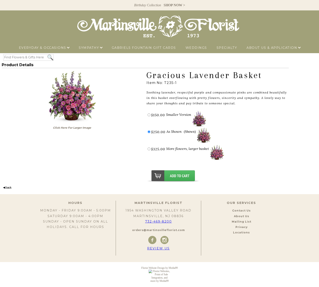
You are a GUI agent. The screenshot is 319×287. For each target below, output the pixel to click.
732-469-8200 (158, 221)
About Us (241, 216)
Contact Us (241, 210)
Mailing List (241, 221)
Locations (241, 232)
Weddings (196, 48)
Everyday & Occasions (43, 48)
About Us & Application (272, 48)
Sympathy (89, 48)
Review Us (158, 248)
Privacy (241, 227)
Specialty (227, 48)
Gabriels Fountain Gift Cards (144, 48)
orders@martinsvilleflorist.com (158, 230)
